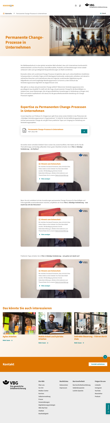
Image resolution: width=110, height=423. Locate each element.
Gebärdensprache (78, 388)
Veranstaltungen (44, 402)
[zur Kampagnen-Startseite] (8, 5)
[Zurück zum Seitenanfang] (105, 357)
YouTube (98, 391)
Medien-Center (43, 391)
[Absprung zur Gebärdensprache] (80, 6)
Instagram (98, 388)
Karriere (41, 393)
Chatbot (41, 411)
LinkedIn (98, 385)
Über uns (41, 385)
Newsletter (98, 393)
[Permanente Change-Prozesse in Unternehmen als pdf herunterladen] (84, 131)
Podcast (97, 396)
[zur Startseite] (96, 5)
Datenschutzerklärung (61, 175)
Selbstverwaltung (44, 396)
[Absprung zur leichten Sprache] (76, 6)
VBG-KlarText (42, 408)
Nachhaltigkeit (43, 414)
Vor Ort (40, 388)
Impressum (63, 388)
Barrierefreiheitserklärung (81, 385)
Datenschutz (64, 385)
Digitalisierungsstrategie (46, 405)
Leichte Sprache (78, 391)
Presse (40, 399)
